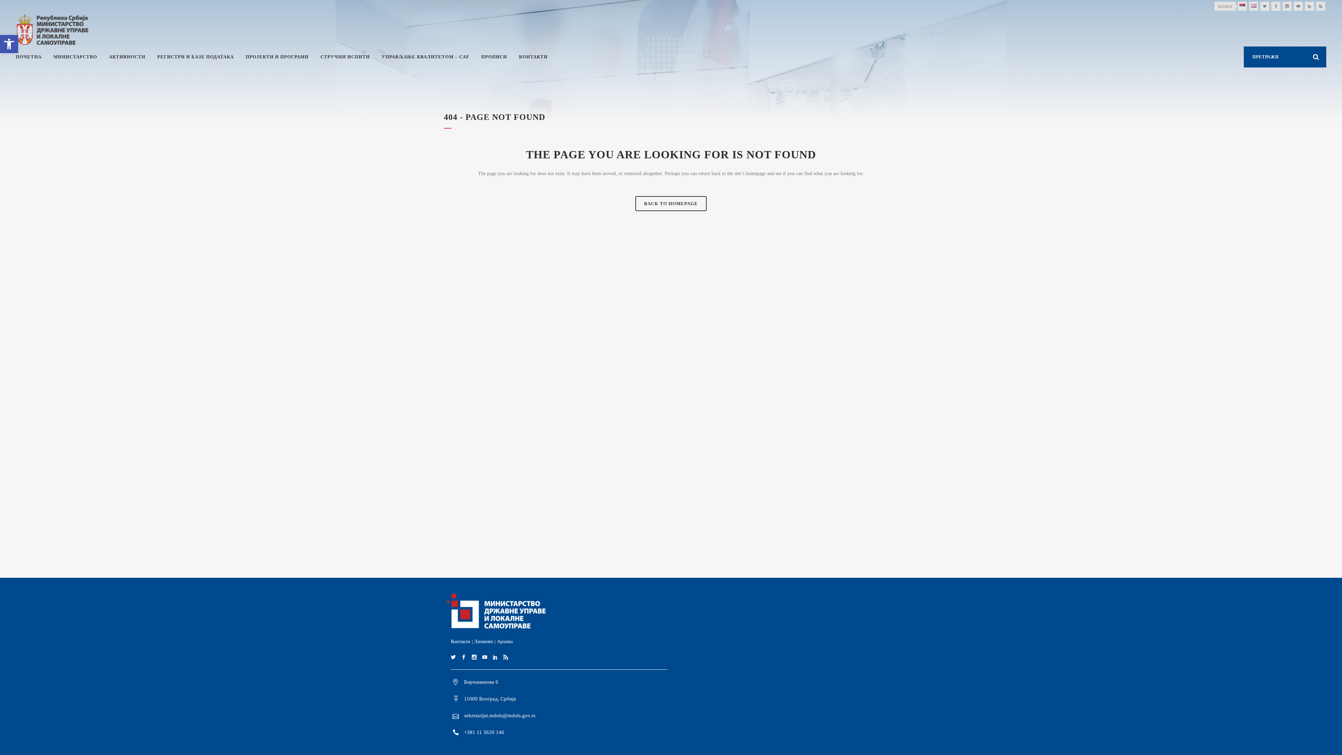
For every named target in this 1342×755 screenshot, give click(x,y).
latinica (1225, 6)
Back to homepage (671, 203)
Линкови (483, 641)
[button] (9, 44)
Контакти (460, 641)
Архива (505, 641)
